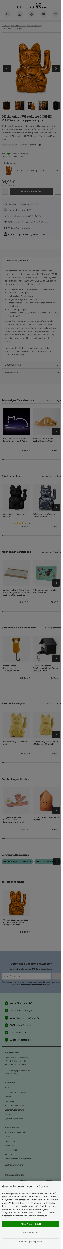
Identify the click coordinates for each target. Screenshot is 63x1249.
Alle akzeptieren (31, 1224)
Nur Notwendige (31, 1233)
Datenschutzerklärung (12, 1215)
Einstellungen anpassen (30, 1241)
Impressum (42, 1215)
